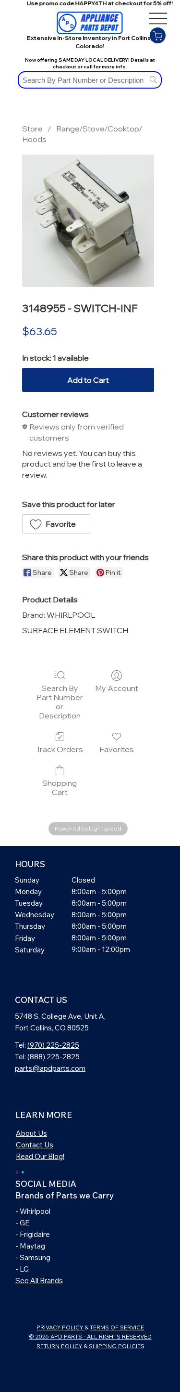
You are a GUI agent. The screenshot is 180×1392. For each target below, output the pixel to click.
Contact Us (34, 1144)
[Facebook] (22, 1171)
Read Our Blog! (40, 1156)
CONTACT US (41, 1000)
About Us (31, 1133)
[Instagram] (17, 1171)
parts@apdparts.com (50, 1068)
